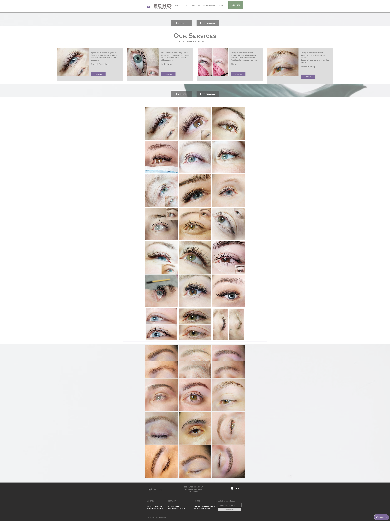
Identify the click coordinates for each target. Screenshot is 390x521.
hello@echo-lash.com (179, 508)
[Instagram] (150, 489)
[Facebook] (155, 489)
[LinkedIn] (160, 489)
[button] (148, 6)
